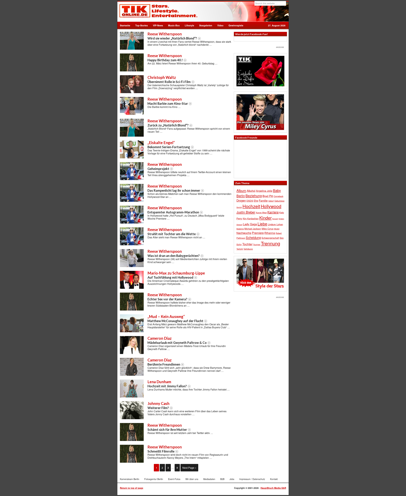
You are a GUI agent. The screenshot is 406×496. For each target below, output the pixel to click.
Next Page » (189, 468)
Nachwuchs (243, 233)
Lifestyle (188, 25)
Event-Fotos (174, 479)
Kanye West (261, 212)
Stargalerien (205, 25)
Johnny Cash (158, 405)
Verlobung (248, 248)
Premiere (258, 233)
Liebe (262, 223)
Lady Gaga (250, 224)
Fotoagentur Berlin (153, 479)
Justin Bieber (245, 212)
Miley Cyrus (267, 228)
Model (276, 228)
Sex (282, 237)
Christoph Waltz (169, 79)
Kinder (265, 218)
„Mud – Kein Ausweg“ (175, 318)
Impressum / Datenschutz (252, 479)
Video (219, 25)
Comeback (278, 196)
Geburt (271, 201)
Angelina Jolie (264, 191)
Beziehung (254, 195)
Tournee (256, 244)
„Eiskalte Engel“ (168, 144)
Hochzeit (251, 206)
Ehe (256, 200)
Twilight (239, 249)
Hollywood (271, 206)
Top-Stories (141, 25)
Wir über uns (191, 479)
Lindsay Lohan (275, 224)
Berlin (240, 195)
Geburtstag (279, 200)
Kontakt (274, 479)
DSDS (249, 200)
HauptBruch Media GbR (273, 487)
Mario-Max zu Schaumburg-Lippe (176, 275)
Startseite (125, 25)
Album (241, 190)
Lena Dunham (167, 383)
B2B (222, 479)
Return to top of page (131, 487)
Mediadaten (209, 479)
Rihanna (269, 233)
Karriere (273, 212)
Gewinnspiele (236, 25)
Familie (263, 200)
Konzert (275, 218)
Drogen (241, 200)
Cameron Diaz (177, 340)
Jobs (231, 479)
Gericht (239, 207)
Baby (277, 190)
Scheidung (253, 237)
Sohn (239, 244)
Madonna (240, 229)
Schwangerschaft (270, 237)
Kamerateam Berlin (129, 479)
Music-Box (173, 25)
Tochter (247, 244)
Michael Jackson (252, 228)
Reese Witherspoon (172, 36)
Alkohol (251, 191)
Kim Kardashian (251, 218)
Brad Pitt (267, 196)
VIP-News (158, 25)
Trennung (270, 243)
